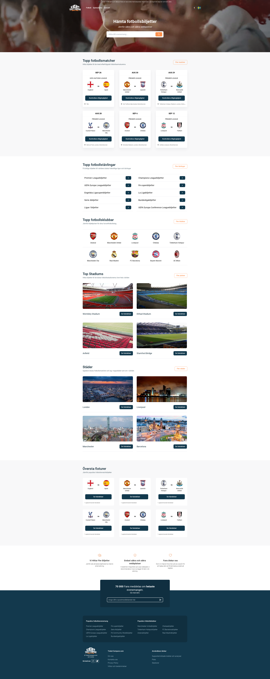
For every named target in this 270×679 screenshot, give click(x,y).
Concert (107, 8)
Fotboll (88, 8)
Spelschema (97, 8)
